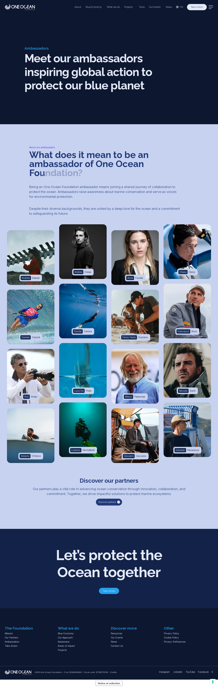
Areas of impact (66, 645)
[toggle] (211, 7)
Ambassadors (12, 641)
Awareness (64, 641)
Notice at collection (109, 683)
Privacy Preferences (175, 641)
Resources (116, 633)
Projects (62, 650)
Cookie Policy (171, 637)
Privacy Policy (171, 633)
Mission (9, 633)
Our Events (117, 637)
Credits (113, 672)
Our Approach (65, 637)
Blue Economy (66, 633)
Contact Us (117, 645)
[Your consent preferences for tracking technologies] (213, 682)
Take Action (11, 645)
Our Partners (11, 637)
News (114, 641)
